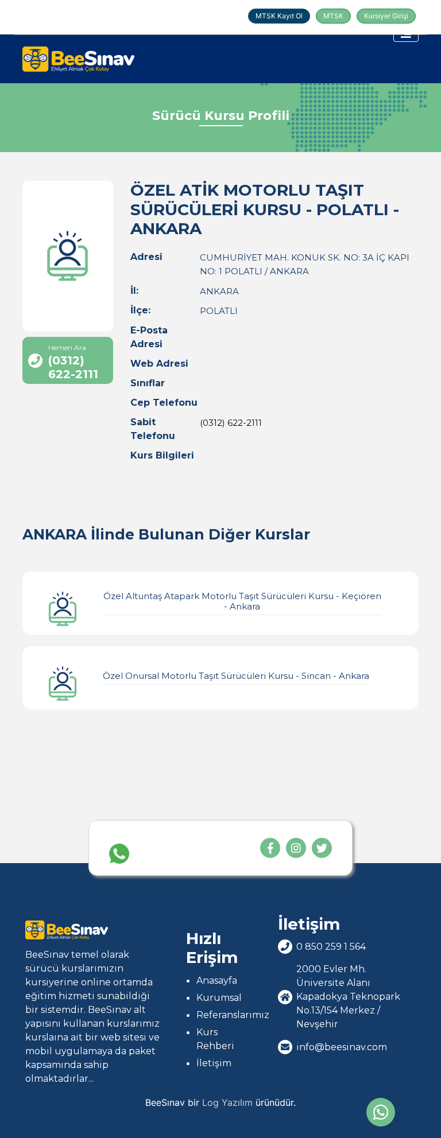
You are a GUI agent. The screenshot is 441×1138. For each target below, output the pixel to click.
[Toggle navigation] (406, 33)
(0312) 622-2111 (231, 422)
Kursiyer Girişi (386, 15)
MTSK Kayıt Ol (279, 15)
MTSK (333, 15)
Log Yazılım (227, 1102)
